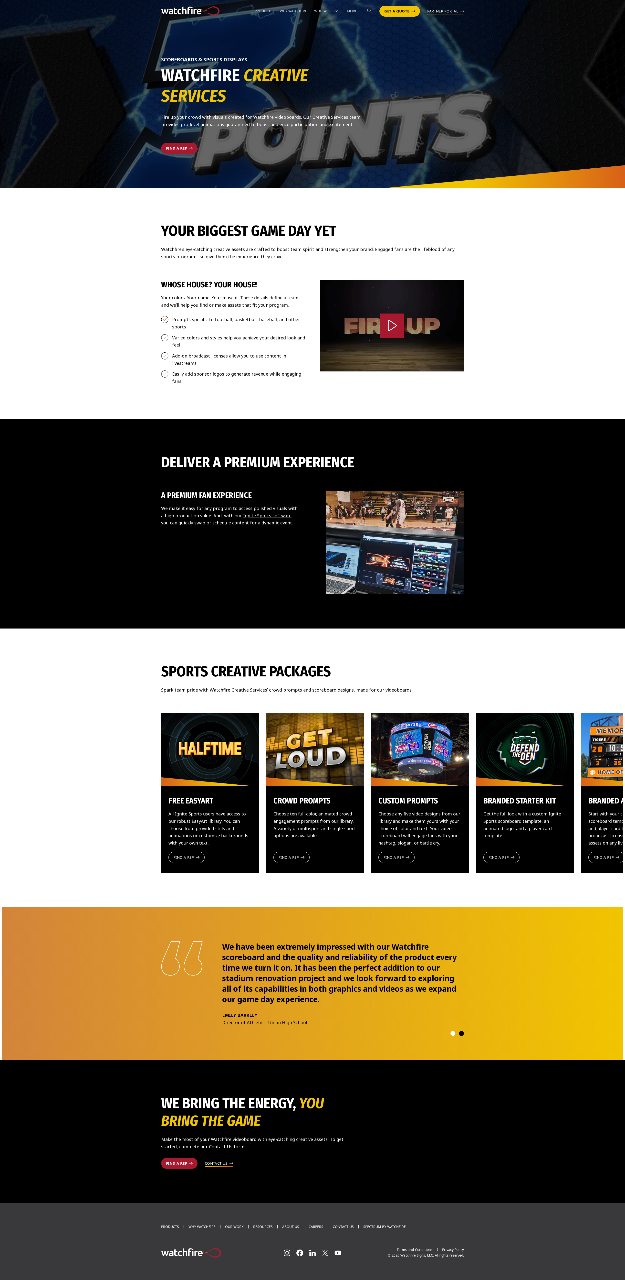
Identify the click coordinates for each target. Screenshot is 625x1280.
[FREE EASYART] (210, 749)
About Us (290, 1247)
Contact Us (343, 1247)
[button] (369, 11)
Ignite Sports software (267, 516)
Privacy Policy (453, 1270)
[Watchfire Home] (208, 1274)
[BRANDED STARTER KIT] (525, 749)
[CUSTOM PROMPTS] (420, 749)
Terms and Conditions (415, 1270)
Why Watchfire (202, 1247)
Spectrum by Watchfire (384, 1247)
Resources (263, 1247)
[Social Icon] (287, 1273)
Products (170, 1247)
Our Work (234, 1247)
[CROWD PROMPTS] (315, 749)
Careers (316, 1247)
